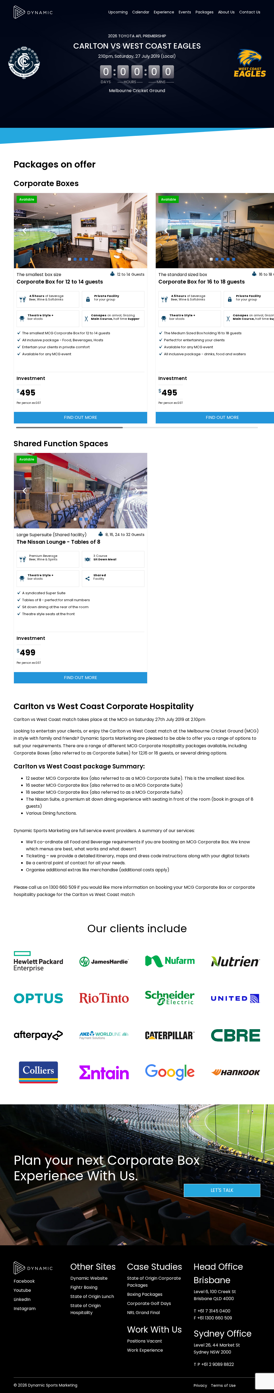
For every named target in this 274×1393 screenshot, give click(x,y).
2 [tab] (75, 259)
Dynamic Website (89, 1278)
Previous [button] (24, 231)
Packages (205, 12)
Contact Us (249, 12)
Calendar (140, 12)
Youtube (22, 1290)
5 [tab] (91, 259)
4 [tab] (86, 259)
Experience (164, 12)
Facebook (24, 1281)
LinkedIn (22, 1299)
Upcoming (118, 12)
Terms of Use (223, 1385)
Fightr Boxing (83, 1287)
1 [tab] (69, 259)
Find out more (80, 417)
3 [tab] (80, 259)
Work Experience (145, 1350)
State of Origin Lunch (92, 1296)
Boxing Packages (144, 1294)
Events (185, 12)
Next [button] (137, 231)
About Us (226, 12)
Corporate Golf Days (149, 1303)
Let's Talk (222, 1190)
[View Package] (80, 230)
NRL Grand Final (143, 1312)
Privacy (200, 1385)
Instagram (25, 1308)
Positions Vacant (144, 1341)
